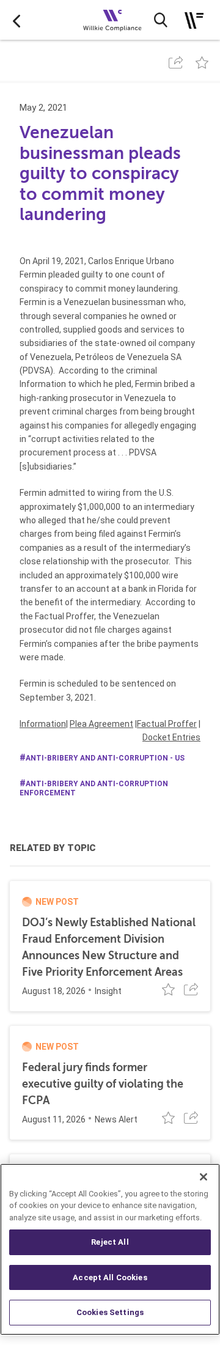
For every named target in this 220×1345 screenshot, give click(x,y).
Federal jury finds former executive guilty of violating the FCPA (102, 1084)
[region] (110, 1249)
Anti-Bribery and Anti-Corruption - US (105, 758)
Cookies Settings (110, 1312)
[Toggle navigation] (194, 20)
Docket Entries (171, 737)
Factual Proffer (167, 724)
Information (43, 724)
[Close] (203, 1176)
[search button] (160, 20)
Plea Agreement (101, 724)
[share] (176, 62)
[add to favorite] (202, 62)
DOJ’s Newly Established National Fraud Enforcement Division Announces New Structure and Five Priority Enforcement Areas (109, 947)
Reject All (109, 1242)
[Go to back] (17, 20)
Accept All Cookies (110, 1277)
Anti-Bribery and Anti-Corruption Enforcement (94, 788)
